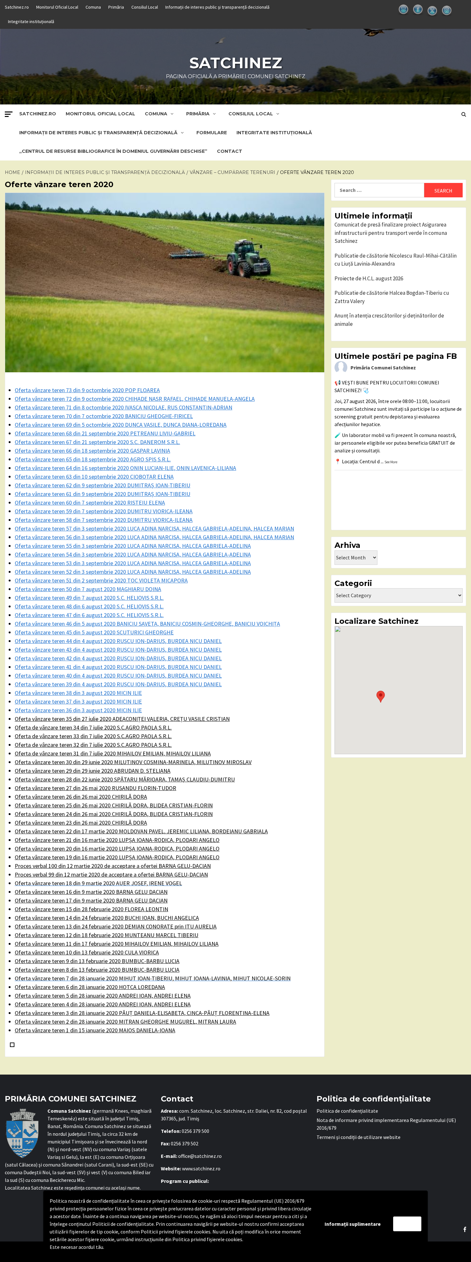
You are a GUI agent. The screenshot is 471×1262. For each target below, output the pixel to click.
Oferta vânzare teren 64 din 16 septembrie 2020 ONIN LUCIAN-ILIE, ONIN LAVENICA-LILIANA (125, 468)
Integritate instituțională (31, 21)
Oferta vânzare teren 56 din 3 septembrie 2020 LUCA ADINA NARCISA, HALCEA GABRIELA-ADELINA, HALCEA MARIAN (154, 537)
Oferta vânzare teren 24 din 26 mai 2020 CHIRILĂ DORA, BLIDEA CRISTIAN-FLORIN (114, 814)
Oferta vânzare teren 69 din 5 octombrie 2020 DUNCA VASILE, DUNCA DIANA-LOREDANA (121, 424)
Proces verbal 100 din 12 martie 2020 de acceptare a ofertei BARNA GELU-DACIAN (113, 866)
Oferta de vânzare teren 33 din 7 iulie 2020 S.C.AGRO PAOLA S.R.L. (93, 736)
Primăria (116, 7)
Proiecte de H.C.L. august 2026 (369, 278)
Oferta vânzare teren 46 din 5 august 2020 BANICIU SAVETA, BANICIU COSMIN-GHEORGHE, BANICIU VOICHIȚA (147, 623)
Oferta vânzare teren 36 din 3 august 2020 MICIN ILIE (78, 710)
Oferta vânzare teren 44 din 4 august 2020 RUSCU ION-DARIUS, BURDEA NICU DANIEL (118, 641)
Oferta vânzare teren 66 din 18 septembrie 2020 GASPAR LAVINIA (92, 450)
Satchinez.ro (17, 7)
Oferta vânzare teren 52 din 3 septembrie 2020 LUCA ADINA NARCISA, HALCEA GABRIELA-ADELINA (133, 571)
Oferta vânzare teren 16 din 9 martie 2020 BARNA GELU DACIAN (91, 891)
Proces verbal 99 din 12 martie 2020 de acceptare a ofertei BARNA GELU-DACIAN (111, 874)
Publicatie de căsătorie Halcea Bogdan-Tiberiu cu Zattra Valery (392, 297)
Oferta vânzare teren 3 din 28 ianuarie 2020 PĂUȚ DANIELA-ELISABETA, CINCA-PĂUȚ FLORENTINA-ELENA (142, 1013)
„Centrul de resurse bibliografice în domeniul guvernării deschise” (113, 151)
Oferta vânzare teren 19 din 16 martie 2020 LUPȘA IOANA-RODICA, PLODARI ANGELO (117, 857)
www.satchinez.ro (201, 1168)
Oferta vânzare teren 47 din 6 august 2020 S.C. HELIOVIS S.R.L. (89, 615)
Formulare (211, 133)
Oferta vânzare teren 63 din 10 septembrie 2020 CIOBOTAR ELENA (94, 476)
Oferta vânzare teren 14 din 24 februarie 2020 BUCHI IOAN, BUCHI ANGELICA (107, 917)
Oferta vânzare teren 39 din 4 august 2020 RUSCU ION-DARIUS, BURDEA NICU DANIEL (118, 684)
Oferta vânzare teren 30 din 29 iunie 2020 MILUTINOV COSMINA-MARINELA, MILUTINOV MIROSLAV (133, 762)
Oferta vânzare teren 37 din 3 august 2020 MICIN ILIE (78, 701)
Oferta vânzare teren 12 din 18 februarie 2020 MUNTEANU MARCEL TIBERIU (106, 935)
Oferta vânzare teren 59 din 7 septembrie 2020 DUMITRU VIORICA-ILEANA (104, 511)
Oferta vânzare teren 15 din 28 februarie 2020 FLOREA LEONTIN (91, 909)
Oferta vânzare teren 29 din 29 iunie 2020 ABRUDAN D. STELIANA (92, 770)
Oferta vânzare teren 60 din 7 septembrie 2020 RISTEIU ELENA (90, 502)
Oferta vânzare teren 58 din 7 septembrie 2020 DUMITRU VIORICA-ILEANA (104, 520)
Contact (229, 151)
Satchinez (235, 63)
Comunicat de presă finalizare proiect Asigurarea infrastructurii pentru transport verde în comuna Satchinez (391, 232)
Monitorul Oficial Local (57, 7)
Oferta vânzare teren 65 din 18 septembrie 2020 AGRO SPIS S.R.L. (93, 459)
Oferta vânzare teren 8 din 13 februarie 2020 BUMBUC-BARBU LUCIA (97, 969)
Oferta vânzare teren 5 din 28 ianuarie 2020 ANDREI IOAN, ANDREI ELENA (103, 995)
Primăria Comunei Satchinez (383, 367)
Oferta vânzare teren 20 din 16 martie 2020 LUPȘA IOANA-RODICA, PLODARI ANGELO (117, 848)
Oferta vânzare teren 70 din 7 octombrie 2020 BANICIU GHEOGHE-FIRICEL (104, 416)
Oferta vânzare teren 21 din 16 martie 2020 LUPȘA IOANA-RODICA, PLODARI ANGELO (117, 840)
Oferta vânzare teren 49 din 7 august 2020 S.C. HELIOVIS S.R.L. (89, 597)
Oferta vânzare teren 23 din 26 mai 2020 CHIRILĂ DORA (81, 822)
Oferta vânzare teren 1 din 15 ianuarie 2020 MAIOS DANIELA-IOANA (95, 1030)
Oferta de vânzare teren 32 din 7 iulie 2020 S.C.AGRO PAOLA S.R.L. (93, 744)
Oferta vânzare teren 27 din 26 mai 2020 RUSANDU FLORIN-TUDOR (95, 788)
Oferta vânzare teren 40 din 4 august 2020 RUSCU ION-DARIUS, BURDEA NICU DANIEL (118, 675)
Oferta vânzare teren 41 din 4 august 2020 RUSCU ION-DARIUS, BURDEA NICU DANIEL (118, 667)
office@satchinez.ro (200, 1156)
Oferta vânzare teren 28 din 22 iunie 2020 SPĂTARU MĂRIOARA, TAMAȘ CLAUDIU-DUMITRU (125, 779)
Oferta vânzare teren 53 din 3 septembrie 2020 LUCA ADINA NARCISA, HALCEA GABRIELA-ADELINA (133, 563)
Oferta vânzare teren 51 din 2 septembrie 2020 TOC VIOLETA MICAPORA (101, 580)
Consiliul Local (144, 7)
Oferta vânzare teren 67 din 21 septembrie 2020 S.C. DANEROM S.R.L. (97, 442)
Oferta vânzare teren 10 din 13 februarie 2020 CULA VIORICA (87, 952)
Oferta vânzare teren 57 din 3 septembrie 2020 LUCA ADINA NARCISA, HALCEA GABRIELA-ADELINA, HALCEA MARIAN (154, 528)
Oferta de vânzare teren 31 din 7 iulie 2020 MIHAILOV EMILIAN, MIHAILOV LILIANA (113, 753)
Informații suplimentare (353, 1224)
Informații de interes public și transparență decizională (217, 7)
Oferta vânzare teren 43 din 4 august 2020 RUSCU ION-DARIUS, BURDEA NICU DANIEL (118, 649)
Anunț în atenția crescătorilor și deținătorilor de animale (389, 319)
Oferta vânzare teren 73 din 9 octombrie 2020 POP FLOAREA (87, 390)
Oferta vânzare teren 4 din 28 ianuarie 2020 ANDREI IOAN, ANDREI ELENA (103, 1004)
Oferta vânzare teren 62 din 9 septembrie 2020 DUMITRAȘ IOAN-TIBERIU (102, 485)
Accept (407, 1224)
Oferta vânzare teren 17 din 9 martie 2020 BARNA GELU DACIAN (91, 900)
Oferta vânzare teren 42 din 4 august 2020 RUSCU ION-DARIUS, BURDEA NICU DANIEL (118, 658)
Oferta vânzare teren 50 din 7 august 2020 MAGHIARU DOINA (88, 589)
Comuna (93, 7)
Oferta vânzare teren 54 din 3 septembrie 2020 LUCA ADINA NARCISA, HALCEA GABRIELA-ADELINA (133, 554)
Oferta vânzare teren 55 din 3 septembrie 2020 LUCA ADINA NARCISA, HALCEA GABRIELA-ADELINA (133, 545)
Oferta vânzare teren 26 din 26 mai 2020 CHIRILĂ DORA (81, 796)
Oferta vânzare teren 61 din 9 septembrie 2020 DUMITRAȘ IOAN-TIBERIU (102, 494)
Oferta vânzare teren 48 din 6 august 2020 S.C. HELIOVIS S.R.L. (89, 606)
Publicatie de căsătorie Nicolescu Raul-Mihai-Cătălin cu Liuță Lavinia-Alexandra (396, 260)
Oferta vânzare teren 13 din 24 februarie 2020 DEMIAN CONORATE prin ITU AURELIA (116, 926)
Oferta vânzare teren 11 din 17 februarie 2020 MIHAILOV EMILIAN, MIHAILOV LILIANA (117, 943)
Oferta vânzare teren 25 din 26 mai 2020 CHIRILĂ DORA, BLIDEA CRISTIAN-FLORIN (114, 805)
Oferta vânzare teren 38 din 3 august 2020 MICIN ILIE (78, 693)
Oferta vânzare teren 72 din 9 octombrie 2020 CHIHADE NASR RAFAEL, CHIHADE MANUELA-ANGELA (135, 398)
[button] (380, 697)
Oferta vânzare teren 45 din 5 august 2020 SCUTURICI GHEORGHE (94, 632)
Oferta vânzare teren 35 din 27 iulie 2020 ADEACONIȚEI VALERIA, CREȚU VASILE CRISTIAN (122, 718)
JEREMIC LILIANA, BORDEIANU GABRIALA (141, 831)
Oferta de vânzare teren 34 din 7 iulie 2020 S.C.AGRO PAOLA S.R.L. (93, 727)
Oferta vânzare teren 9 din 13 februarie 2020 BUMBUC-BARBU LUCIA (97, 961)
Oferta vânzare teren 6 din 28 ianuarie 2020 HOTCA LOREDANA (90, 987)
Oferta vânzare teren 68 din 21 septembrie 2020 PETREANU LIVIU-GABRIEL (105, 433)
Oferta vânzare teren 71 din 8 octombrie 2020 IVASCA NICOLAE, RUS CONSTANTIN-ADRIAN (123, 407)
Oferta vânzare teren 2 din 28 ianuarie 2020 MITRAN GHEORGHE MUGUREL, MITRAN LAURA (125, 1021)
